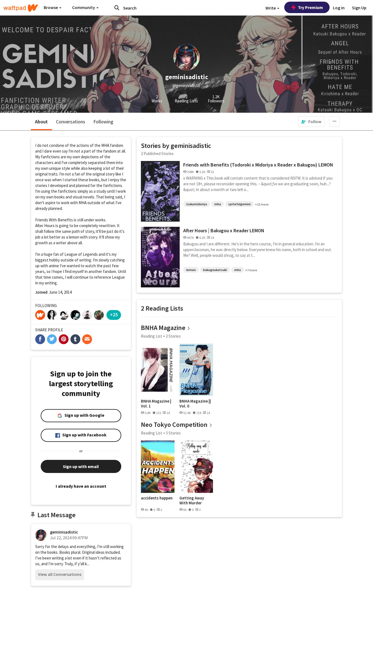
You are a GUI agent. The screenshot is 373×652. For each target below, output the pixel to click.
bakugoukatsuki (215, 270)
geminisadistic (64, 531)
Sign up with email (81, 466)
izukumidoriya (196, 204)
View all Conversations (59, 574)
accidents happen (157, 498)
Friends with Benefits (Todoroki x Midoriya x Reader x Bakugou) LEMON (258, 165)
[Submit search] (117, 7)
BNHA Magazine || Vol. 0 (195, 403)
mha (217, 204)
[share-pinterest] (64, 339)
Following (103, 121)
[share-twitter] (52, 339)
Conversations (70, 121)
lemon (191, 270)
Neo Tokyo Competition (174, 424)
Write (271, 8)
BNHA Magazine (163, 327)
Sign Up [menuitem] (359, 7)
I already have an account (81, 486)
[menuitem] (311, 121)
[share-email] (87, 339)
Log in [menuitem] (339, 7)
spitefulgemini (239, 204)
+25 (114, 314)
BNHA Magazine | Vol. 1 (156, 403)
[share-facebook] (40, 339)
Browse (51, 7)
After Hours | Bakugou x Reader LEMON (223, 230)
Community (84, 7)
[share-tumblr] (75, 339)
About (41, 121)
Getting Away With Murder (191, 500)
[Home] (21, 8)
